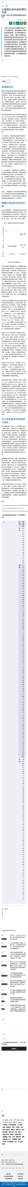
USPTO (15, 1122)
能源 (19, 1139)
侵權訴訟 (4, 965)
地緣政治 (18, 1129)
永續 (13, 1136)
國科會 (8, 1129)
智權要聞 (4, 946)
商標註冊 (11, 303)
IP (3, 1122)
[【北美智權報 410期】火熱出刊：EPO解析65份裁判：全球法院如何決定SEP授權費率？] (5, 944)
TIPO (10, 1122)
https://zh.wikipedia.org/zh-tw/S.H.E (13, 508)
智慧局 (12, 1134)
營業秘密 (18, 1136)
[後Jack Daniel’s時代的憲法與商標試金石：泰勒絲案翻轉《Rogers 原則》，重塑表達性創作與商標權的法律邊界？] (5, 963)
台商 (22, 1127)
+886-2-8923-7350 (10, 1160)
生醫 (23, 1136)
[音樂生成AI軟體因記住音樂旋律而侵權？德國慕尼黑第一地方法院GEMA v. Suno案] (5, 982)
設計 (16, 1141)
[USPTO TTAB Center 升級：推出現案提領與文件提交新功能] (5, 937)
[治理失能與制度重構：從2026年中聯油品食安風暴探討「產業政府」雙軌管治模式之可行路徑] (5, 954)
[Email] (24, 23)
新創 (19, 1132)
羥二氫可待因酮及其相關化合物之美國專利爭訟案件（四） (18, 992)
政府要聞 (4, 956)
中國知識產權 (12, 1124)
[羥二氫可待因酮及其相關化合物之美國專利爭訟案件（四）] (5, 992)
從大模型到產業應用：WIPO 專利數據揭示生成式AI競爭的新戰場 (17, 975)
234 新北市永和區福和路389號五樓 (14, 1164)
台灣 (8, 28)
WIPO (20, 1122)
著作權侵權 (10, 1141)
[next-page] (5, 1015)
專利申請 (11, 1132)
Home (3, 6)
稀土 (10, 1139)
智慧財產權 (18, 1134)
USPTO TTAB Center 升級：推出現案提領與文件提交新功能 (18, 937)
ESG (18, 1120)
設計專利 (20, 1141)
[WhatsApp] (14, 23)
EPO (14, 1120)
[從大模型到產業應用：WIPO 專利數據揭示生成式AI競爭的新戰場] (5, 974)
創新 (13, 1127)
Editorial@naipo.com (11, 1162)
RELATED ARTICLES (9, 930)
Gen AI (22, 1120)
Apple (6, 1120)
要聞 (6, 6)
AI (3, 1120)
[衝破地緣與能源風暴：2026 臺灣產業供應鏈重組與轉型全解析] (5, 999)
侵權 (3, 1127)
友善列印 (6, 909)
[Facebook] (10, 23)
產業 (3, 1001)
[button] (2, 2)
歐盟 (10, 1136)
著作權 (4, 1141)
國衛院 (13, 1129)
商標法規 (4, 939)
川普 (16, 1132)
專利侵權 (4, 1132)
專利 (23, 1129)
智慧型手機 (5, 1134)
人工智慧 (19, 1124)
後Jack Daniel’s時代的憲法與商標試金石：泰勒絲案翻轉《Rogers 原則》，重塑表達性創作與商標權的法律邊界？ (18, 965)
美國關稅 (14, 1139)
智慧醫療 (4, 1136)
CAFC (10, 1120)
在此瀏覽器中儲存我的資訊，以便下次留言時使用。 (14, 1043)
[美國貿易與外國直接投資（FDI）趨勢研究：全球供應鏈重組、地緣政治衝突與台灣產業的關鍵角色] (5, 1007)
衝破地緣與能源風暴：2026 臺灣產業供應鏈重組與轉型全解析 (18, 999)
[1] (8, 296)
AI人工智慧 (4, 975)
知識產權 (4, 1139)
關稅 (3, 1144)
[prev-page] (3, 1015)
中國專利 (4, 1124)
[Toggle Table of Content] (8, 81)
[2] (2, 318)
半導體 (17, 1127)
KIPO (6, 1122)
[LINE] (21, 23)
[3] (20, 329)
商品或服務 (5, 104)
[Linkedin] (17, 23)
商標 (3, 1129)
